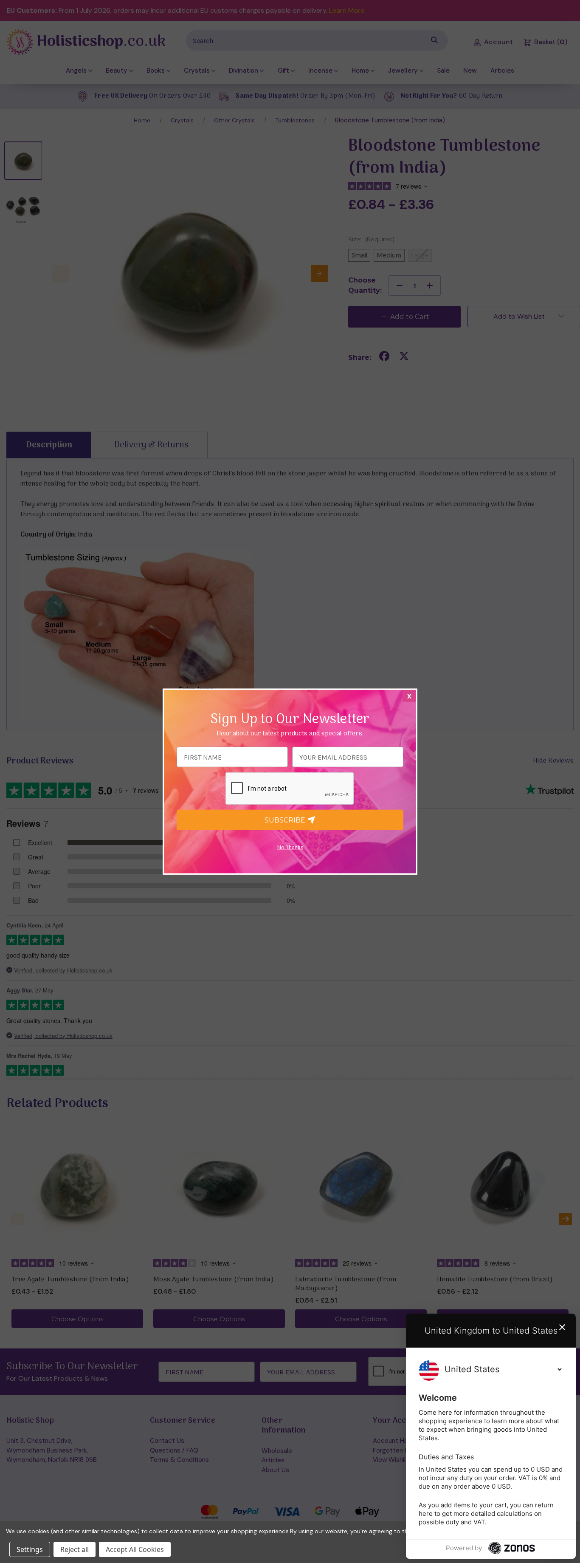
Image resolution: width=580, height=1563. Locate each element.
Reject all (74, 1549)
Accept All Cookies (135, 1549)
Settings (30, 1549)
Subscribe (286, 820)
